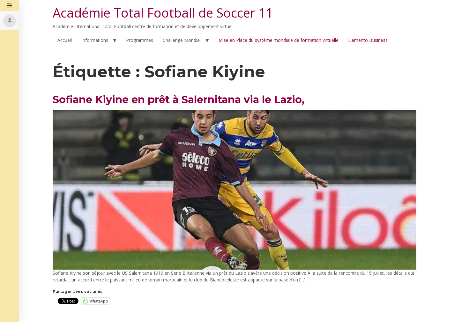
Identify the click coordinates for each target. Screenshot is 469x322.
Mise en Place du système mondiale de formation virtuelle (279, 40)
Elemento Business (368, 40)
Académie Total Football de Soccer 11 (163, 12)
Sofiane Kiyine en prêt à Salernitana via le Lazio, (178, 99)
